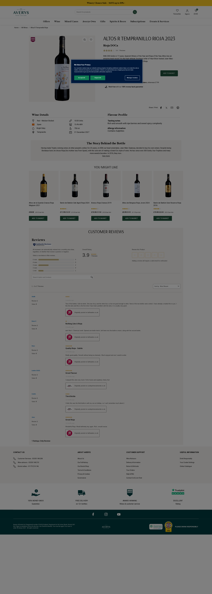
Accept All (81, 77)
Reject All (98, 77)
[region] (107, 71)
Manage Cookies (132, 77)
